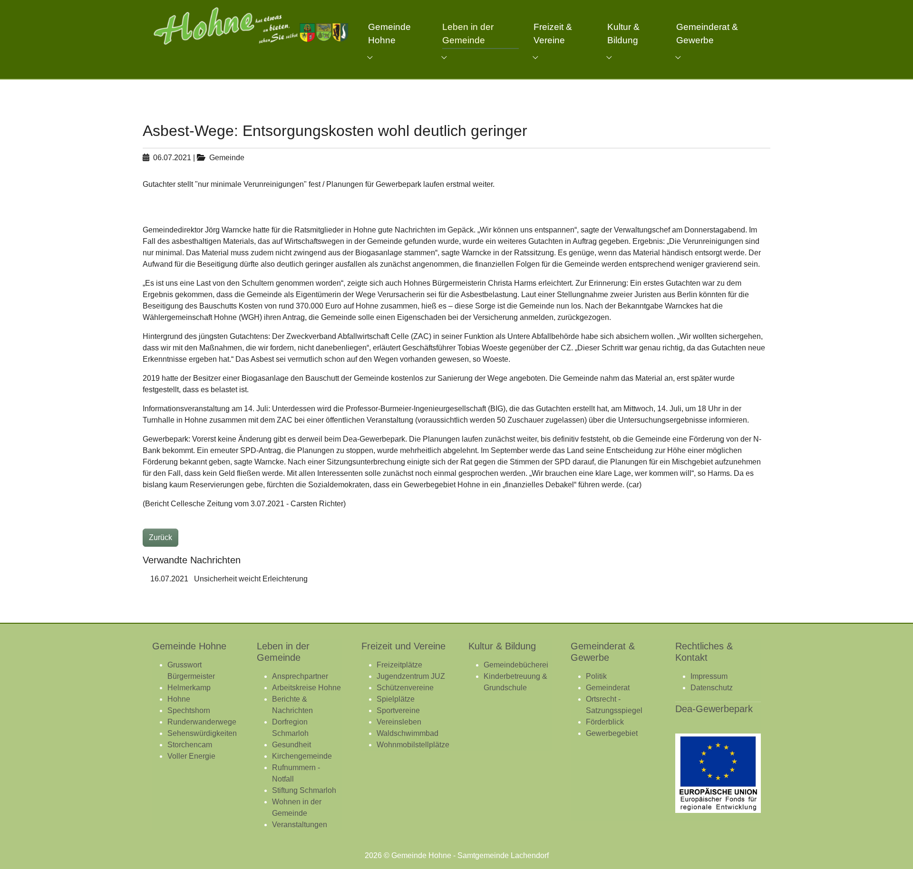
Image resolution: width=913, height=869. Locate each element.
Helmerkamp (189, 688)
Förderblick (605, 722)
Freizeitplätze (399, 665)
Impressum (709, 676)
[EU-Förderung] (718, 773)
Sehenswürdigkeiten (202, 733)
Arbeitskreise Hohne (306, 688)
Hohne (178, 699)
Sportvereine (398, 710)
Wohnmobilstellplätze (413, 745)
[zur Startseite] (250, 26)
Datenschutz (711, 688)
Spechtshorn (188, 710)
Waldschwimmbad (407, 733)
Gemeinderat (608, 688)
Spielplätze (396, 699)
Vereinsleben (399, 722)
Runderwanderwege (201, 722)
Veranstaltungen (299, 825)
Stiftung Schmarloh (304, 790)
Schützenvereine (405, 688)
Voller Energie (191, 756)
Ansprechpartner (300, 676)
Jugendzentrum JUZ (411, 676)
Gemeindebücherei (516, 665)
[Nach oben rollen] (892, 848)
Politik (596, 676)
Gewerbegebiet (612, 733)
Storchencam (189, 745)
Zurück (160, 537)
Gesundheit (291, 745)
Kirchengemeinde (302, 756)
